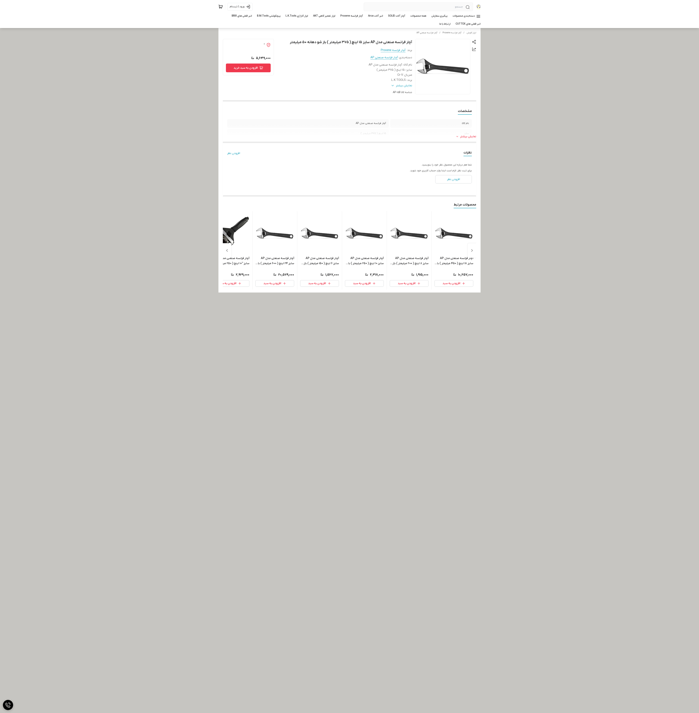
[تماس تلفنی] (8, 705)
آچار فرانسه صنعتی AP (426, 32)
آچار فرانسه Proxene (452, 32)
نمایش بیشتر (468, 136)
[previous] (472, 250)
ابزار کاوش (471, 32)
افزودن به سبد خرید (246, 68)
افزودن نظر (233, 153)
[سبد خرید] (220, 7)
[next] (227, 250)
